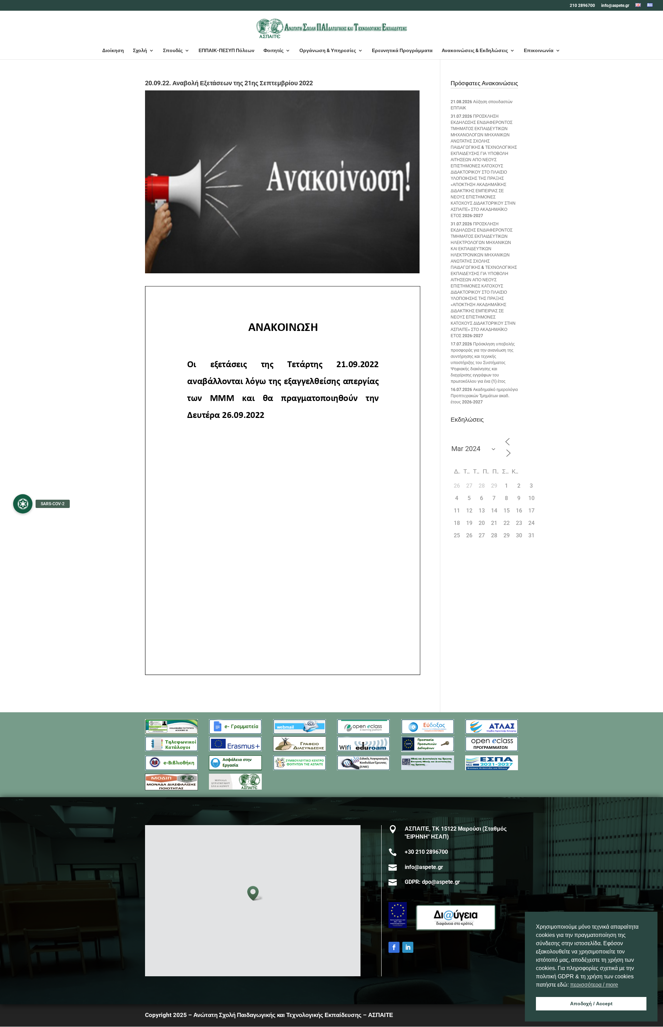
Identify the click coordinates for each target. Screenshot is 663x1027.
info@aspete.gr (615, 5)
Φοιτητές (273, 50)
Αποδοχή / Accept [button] (591, 1003)
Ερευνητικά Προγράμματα (402, 50)
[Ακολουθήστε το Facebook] (394, 947)
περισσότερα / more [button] (594, 985)
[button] (255, 893)
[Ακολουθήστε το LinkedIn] (407, 947)
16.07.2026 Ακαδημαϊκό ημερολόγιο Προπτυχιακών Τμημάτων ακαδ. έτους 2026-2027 (484, 395)
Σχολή (140, 50)
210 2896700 (582, 5)
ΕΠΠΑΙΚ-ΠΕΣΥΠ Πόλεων (226, 50)
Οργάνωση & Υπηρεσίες (327, 50)
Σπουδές (173, 50)
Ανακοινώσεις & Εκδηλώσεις (475, 50)
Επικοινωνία (539, 50)
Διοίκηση (113, 50)
